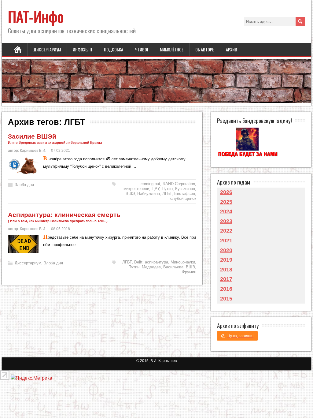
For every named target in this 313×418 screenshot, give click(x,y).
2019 (226, 260)
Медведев (151, 267)
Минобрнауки (183, 262)
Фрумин (189, 272)
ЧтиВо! (141, 49)
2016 (226, 289)
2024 (226, 211)
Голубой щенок (182, 198)
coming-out (150, 183)
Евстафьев (184, 193)
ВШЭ (130, 193)
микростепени (136, 188)
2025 (226, 202)
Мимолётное (171, 49)
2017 (226, 279)
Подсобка (113, 49)
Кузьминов (185, 188)
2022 (226, 231)
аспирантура (156, 262)
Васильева (173, 267)
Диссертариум (47, 49)
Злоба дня (24, 184)
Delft (138, 262)
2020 (226, 250)
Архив (231, 49)
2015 (226, 299)
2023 (226, 221)
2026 (226, 192)
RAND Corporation (179, 183)
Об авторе (204, 49)
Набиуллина (148, 193)
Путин (167, 188)
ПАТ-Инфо (36, 16)
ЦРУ (155, 188)
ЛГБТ (167, 193)
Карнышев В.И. (33, 150)
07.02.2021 (60, 150)
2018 (226, 270)
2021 (226, 240)
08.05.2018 (60, 229)
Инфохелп (82, 49)
